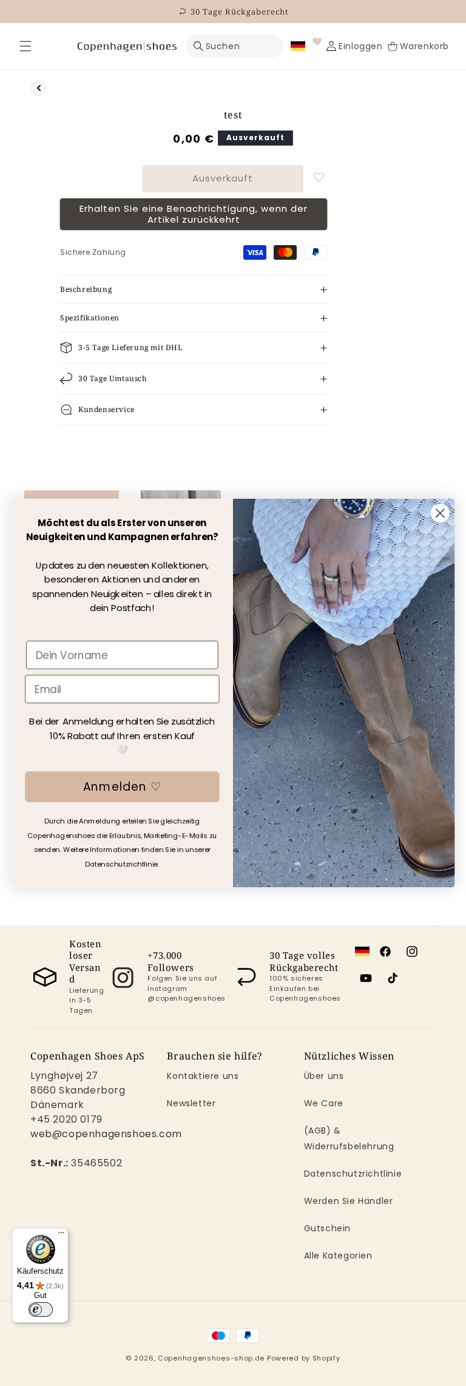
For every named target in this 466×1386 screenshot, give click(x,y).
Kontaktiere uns (202, 1076)
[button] (25, 46)
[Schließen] (25, 46)
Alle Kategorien (338, 1255)
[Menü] (61, 1235)
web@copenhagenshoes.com (106, 1134)
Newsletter (191, 1103)
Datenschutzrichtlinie (353, 1174)
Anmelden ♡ (122, 786)
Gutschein (327, 1228)
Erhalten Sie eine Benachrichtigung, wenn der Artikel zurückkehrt (193, 214)
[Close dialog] (440, 513)
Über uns (324, 1076)
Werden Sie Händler (348, 1201)
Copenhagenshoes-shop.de (211, 1358)
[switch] (41, 1309)
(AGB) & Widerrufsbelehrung (349, 1138)
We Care (323, 1103)
